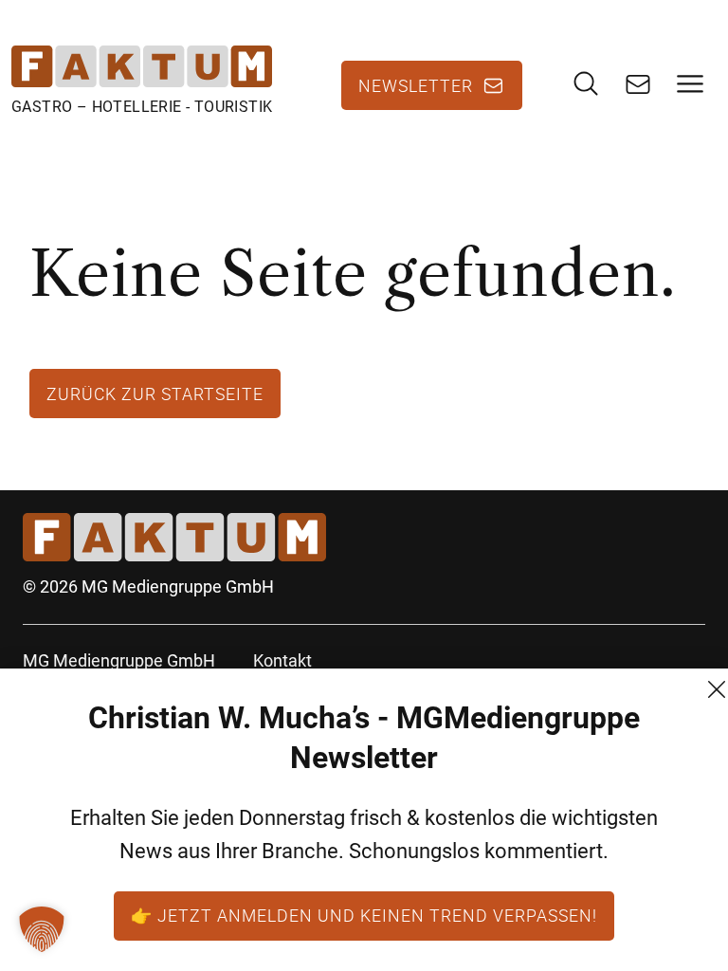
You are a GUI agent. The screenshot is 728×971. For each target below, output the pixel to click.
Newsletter (415, 85)
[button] (41, 929)
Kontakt (282, 660)
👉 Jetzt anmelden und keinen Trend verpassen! (364, 915)
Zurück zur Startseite (155, 393)
